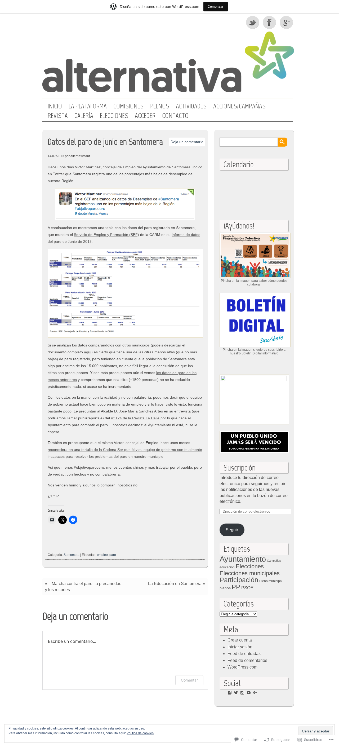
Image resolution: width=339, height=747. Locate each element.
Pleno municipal (271, 581)
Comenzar (216, 6)
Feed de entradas (244, 653)
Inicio (55, 106)
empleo (102, 555)
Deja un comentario (187, 142)
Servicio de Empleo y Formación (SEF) (106, 234)
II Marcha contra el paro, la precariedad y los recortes (83, 586)
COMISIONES (128, 106)
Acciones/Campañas (239, 106)
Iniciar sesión (240, 647)
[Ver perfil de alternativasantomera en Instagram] (242, 693)
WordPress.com (242, 667)
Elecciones (114, 115)
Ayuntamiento (243, 559)
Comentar (189, 680)
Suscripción (240, 468)
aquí (87, 352)
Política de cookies (140, 733)
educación (227, 567)
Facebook (270, 22)
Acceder (145, 115)
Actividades (191, 106)
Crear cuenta (240, 640)
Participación (239, 579)
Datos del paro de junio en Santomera (105, 141)
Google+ (287, 22)
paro (112, 555)
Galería (83, 115)
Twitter (253, 22)
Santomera (71, 555)
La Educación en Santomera (175, 583)
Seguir (232, 530)
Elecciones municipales (250, 573)
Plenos (159, 106)
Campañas (274, 560)
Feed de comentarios (247, 660)
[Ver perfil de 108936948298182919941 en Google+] (255, 693)
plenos (225, 588)
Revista (58, 115)
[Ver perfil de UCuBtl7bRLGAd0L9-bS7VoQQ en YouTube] (249, 693)
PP (236, 587)
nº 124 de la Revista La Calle (135, 418)
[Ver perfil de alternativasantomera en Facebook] (230, 693)
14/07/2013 (56, 156)
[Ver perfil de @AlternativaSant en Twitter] (236, 693)
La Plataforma (88, 106)
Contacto (175, 115)
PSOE (247, 587)
